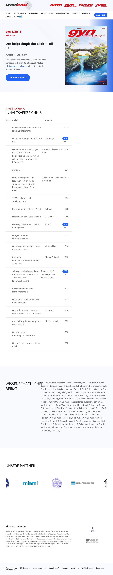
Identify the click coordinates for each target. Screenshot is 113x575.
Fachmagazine (18, 13)
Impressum (100, 568)
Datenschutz (10, 570)
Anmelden (100, 15)
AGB (73, 568)
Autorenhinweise (62, 13)
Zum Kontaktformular (17, 77)
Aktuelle (16, 17)
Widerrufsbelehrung (85, 568)
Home (8, 13)
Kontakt (74, 13)
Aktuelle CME (54, 568)
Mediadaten (33, 13)
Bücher (43, 13)
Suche (8, 17)
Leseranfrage (85, 13)
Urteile (50, 13)
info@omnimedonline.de (16, 66)
